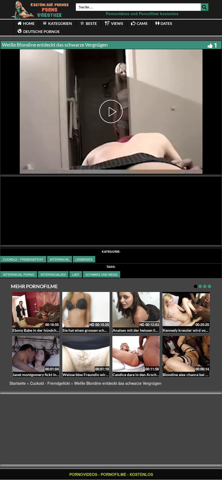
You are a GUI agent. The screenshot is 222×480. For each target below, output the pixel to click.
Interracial (59, 259)
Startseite (17, 383)
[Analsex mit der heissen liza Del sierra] (136, 309)
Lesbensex (84, 259)
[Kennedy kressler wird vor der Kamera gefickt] (186, 309)
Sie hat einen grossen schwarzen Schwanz (98, 330)
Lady (75, 274)
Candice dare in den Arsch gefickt (141, 374)
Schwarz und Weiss (101, 274)
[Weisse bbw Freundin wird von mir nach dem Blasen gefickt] (86, 353)
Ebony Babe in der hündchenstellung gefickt (49, 330)
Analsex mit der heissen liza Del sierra (144, 330)
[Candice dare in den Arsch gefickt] (136, 353)
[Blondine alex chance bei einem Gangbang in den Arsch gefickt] (186, 353)
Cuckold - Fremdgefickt (23, 259)
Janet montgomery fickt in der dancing (44, 374)
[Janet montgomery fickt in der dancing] (36, 353)
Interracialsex (53, 274)
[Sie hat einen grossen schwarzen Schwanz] (86, 309)
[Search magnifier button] (204, 7)
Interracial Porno (18, 274)
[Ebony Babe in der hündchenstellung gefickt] (36, 309)
